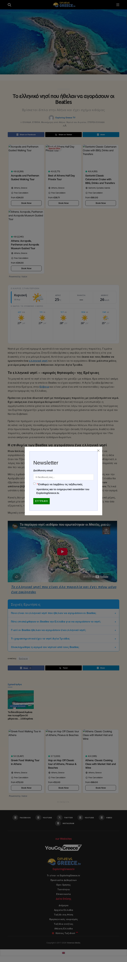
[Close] (98, 450)
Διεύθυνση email (43, 470)
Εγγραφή (41, 501)
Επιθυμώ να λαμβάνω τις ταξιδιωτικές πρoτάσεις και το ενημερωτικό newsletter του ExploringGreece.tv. (62, 488)
